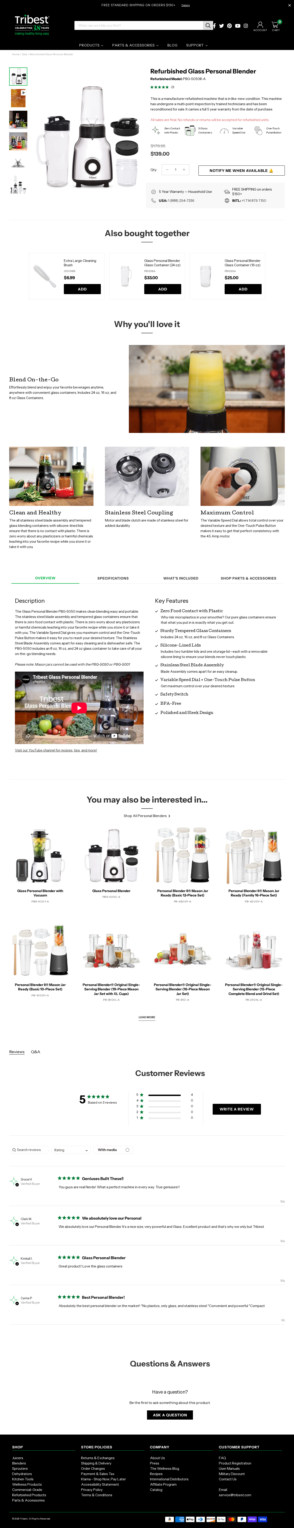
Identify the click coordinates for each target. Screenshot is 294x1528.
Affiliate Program (163, 1484)
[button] (164, 1096)
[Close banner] (289, 5)
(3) (172, 87)
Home (16, 54)
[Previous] (23, 276)
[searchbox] (29, 1150)
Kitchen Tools (23, 1479)
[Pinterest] (229, 26)
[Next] (135, 132)
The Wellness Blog (164, 1468)
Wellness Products (27, 1484)
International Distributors (169, 1479)
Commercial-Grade (27, 1489)
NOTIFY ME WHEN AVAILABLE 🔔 (242, 170)
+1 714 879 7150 (254, 200)
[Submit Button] (208, 25)
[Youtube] (237, 26)
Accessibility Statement (100, 1484)
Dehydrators (22, 1474)
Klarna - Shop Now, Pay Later (103, 1479)
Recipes (156, 1474)
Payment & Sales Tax (97, 1474)
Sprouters (20, 1468)
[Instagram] (246, 26)
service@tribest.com (235, 1495)
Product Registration (235, 1463)
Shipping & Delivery (96, 1463)
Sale (24, 54)
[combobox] (71, 1150)
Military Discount (232, 1474)
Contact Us (228, 1479)
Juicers (17, 1458)
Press (154, 1463)
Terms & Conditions (96, 1495)
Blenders (19, 1463)
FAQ (222, 1458)
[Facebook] (214, 26)
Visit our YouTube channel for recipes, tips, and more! (56, 750)
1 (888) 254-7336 (181, 200)
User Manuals (229, 1468)
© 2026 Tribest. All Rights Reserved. (31, 1518)
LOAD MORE (147, 1017)
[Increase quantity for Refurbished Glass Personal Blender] (184, 170)
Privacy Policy (92, 1489)
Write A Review (237, 1109)
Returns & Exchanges (98, 1458)
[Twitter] (221, 26)
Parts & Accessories (28, 1500)
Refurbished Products (29, 1495)
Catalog (156, 1489)
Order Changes (93, 1468)
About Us (157, 1458)
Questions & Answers (170, 1364)
